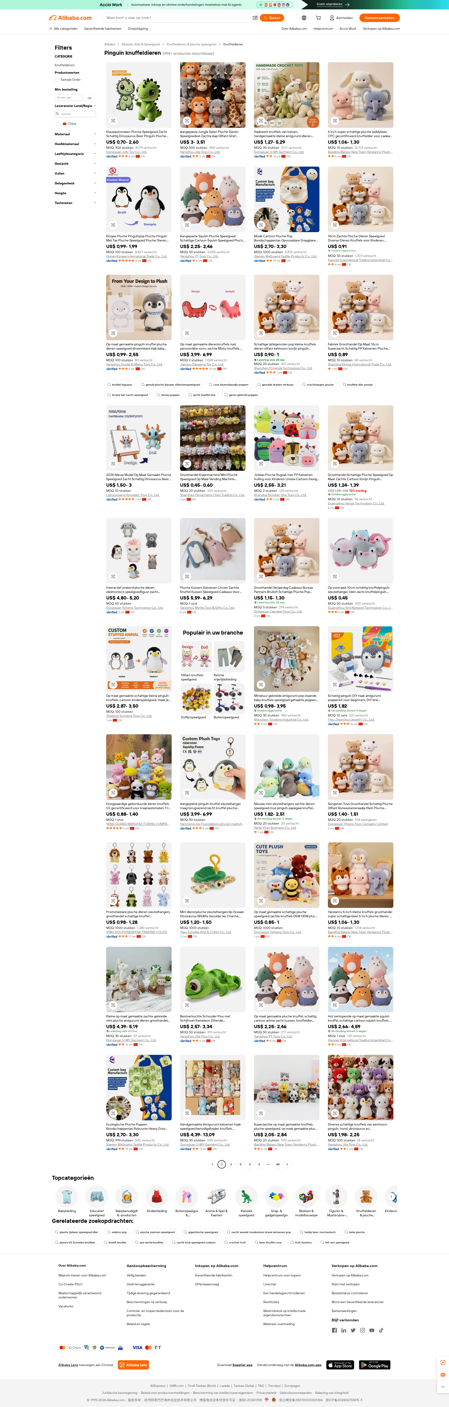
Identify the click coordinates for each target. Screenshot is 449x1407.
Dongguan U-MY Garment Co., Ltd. (279, 152)
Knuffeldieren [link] (233, 44)
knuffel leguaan (122, 384)
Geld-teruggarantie (141, 1284)
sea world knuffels (151, 1242)
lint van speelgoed (337, 1242)
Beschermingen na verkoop (147, 1302)
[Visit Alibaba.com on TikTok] (381, 1330)
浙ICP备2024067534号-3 (344, 1400)
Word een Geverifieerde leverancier (358, 1302)
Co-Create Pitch (70, 1284)
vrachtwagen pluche (320, 384)
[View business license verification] (266, 1400)
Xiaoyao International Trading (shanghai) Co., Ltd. (360, 260)
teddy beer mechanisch (320, 1232)
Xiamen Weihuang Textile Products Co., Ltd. (285, 256)
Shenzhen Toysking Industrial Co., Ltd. (281, 719)
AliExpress (157, 1386)
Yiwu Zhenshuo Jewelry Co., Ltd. (351, 719)
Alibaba (109, 44)
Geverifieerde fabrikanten (213, 1275)
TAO (261, 1386)
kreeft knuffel (117, 1242)
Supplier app (242, 1365)
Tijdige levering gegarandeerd (148, 1293)
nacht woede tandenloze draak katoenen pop (261, 1232)
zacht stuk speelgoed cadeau (196, 1242)
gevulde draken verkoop (277, 384)
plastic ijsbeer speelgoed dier (79, 1232)
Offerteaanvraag (207, 1284)
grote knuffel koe (204, 395)
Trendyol (274, 1386)
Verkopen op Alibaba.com (350, 1275)
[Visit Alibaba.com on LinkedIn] (344, 1330)
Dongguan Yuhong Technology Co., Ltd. (134, 608)
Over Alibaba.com (72, 1265)
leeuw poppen (170, 395)
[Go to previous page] (212, 1164)
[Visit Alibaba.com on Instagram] (362, 1330)
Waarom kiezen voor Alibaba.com (82, 1275)
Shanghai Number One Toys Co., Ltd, (280, 495)
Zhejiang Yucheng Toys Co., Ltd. (129, 716)
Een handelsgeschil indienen (284, 1293)
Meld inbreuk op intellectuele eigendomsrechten (284, 1313)
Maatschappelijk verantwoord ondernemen (79, 1295)
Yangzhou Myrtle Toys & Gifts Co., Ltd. (207, 608)
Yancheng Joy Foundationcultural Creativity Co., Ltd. (213, 824)
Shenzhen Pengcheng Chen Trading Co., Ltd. (212, 495)
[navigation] (75, 604)
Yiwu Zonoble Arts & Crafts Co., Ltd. (205, 932)
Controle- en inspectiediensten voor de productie (155, 1313)
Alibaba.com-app (308, 1365)
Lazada (225, 1386)
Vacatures (65, 1306)
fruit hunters (303, 1242)
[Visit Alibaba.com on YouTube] (372, 1330)
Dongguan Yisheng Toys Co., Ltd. (277, 932)
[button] (255, 18)
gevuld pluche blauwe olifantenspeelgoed (173, 384)
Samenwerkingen (344, 1311)
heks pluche (357, 1232)
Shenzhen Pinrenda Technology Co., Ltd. (283, 368)
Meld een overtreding (279, 1324)
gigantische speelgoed (203, 1232)
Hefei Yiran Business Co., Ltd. (275, 828)
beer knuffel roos (270, 1242)
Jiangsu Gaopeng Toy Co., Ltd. (202, 364)
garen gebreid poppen (243, 395)
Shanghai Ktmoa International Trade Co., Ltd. (360, 364)
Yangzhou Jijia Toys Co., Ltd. (200, 152)
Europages (292, 1386)
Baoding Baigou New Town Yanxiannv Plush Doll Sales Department (360, 152)
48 (277, 1164)
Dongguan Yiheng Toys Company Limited (358, 824)
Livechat (269, 1284)
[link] (443, 1362)
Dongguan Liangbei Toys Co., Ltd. (278, 611)
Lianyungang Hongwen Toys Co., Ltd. (132, 495)
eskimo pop (119, 1232)
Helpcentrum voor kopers (282, 1275)
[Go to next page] (287, 1164)
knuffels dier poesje (360, 384)
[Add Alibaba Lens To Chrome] (133, 1365)
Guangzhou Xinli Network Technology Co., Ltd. (360, 608)
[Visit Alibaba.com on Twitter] (353, 1330)
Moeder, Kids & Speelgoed (141, 44)
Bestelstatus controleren (350, 1293)
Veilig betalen (136, 1275)
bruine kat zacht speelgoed (130, 395)
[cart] (319, 18)
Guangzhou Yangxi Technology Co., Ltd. (356, 503)
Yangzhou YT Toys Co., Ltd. (199, 256)
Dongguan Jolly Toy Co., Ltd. (126, 152)
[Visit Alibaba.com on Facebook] (334, 1330)
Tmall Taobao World (202, 1386)
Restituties (271, 1302)
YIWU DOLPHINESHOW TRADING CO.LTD (136, 932)
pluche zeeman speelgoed (157, 1232)
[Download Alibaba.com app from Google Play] (375, 1365)
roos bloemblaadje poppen (231, 384)
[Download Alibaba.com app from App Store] (340, 1365)
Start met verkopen (346, 1284)
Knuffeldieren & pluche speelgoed (191, 44)
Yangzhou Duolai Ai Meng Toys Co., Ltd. (134, 364)
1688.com (176, 1386)
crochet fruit (237, 1242)
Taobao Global (244, 1386)
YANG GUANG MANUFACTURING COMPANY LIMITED (139, 824)
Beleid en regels (138, 1324)
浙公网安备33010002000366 (301, 1400)
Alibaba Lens (68, 1365)
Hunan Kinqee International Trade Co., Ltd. (136, 256)
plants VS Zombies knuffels (77, 1242)
